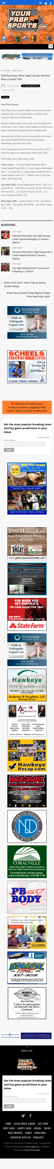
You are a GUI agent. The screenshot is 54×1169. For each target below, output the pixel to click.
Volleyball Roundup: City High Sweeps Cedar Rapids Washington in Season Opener (31, 239)
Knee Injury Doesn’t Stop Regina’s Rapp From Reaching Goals (30, 294)
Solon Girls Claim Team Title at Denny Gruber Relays (23, 284)
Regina (37, 1128)
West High (17, 71)
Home (8, 1123)
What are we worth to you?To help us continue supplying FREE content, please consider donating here (27, 407)
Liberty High (24, 1128)
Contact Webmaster (31, 1150)
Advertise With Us (20, 1137)
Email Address (10, 440)
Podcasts (38, 1137)
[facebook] (50, 3)
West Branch (15, 1132)
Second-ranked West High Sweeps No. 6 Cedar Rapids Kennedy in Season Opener (32, 255)
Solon (47, 1128)
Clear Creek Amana (24, 1123)
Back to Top (27, 1050)
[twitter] (46, 3)
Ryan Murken (13, 86)
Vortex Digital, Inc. (32, 1147)
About (28, 1132)
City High (5, 71)
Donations (40, 1132)
